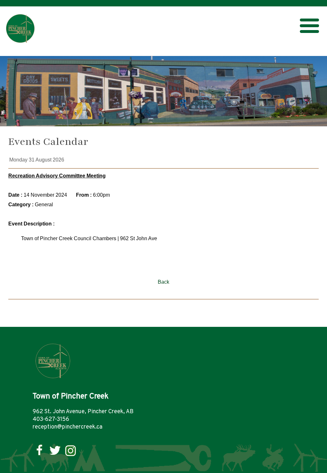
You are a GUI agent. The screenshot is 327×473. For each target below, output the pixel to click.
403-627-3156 (51, 419)
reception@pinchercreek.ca (68, 427)
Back (163, 282)
